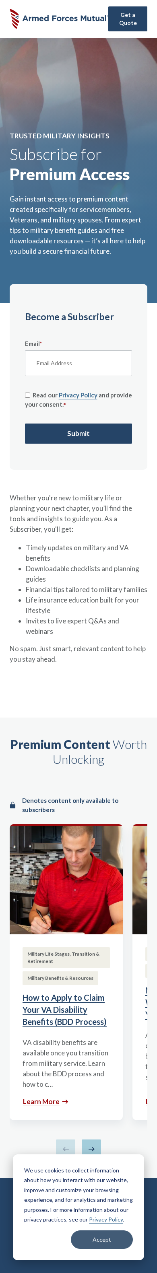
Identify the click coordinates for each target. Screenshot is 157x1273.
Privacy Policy (106, 1219)
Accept (102, 1239)
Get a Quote (128, 18)
